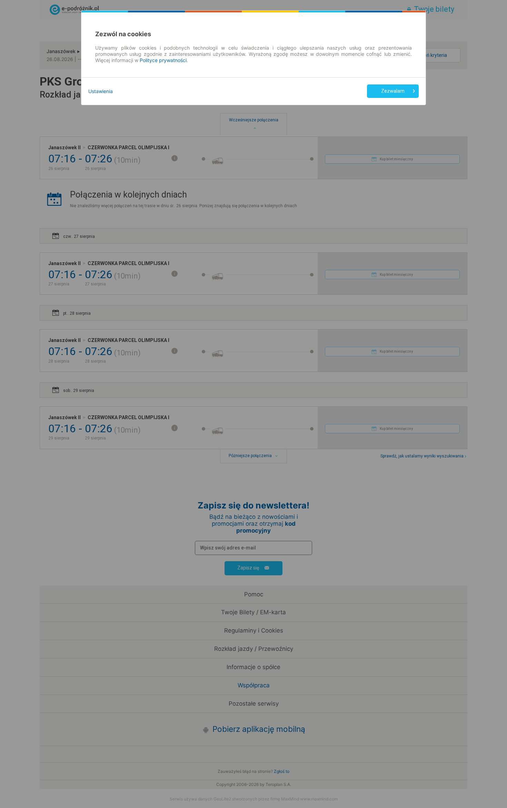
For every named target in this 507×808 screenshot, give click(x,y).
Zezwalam (393, 91)
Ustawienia (100, 91)
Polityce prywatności (163, 60)
